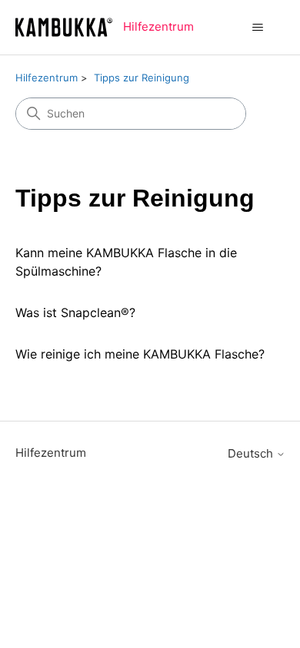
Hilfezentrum (46, 77)
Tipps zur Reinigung (141, 77)
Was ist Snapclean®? (75, 312)
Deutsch (252, 453)
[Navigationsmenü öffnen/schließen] (258, 27)
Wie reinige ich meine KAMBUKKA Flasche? (140, 354)
